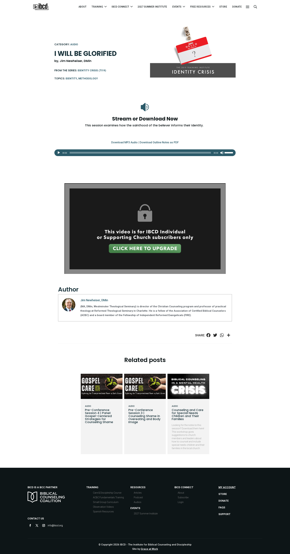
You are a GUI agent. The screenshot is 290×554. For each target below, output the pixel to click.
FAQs (222, 507)
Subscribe (183, 497)
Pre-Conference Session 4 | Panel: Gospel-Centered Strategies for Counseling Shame (99, 416)
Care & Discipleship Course (107, 492)
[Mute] (222, 152)
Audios (137, 502)
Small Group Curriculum (105, 502)
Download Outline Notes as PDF (159, 142)
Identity (71, 78)
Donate (237, 7)
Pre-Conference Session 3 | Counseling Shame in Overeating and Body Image (144, 416)
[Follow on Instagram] (43, 525)
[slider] (229, 152)
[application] (145, 152)
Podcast (138, 497)
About (83, 7)
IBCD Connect (120, 7)
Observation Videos (103, 506)
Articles (138, 492)
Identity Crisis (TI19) (92, 70)
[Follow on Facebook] (30, 525)
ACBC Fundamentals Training (108, 497)
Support (224, 514)
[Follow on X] (37, 525)
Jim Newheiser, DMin (94, 300)
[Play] (58, 152)
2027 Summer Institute (152, 7)
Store (223, 7)
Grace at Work (149, 548)
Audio (74, 44)
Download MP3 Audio (124, 142)
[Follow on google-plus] (50, 525)
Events (135, 508)
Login (181, 502)
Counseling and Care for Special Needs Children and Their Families (187, 414)
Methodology (88, 78)
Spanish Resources (103, 511)
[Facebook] (208, 335)
